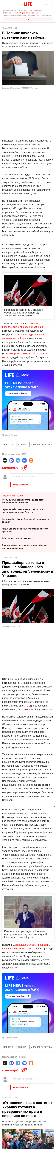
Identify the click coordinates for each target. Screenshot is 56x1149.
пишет (31, 709)
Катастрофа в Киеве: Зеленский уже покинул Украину (25, 520)
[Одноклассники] (31, 460)
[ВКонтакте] (24, 460)
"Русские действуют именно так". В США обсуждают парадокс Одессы (23, 511)
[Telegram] (18, 460)
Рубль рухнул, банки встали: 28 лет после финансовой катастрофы (23, 501)
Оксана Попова (11, 435)
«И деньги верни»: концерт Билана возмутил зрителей (25, 530)
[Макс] (11, 460)
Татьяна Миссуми (11, 1038)
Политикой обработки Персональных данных (20, 13)
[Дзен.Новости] (5, 460)
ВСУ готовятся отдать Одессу (17, 538)
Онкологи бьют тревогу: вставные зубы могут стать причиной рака (26, 546)
